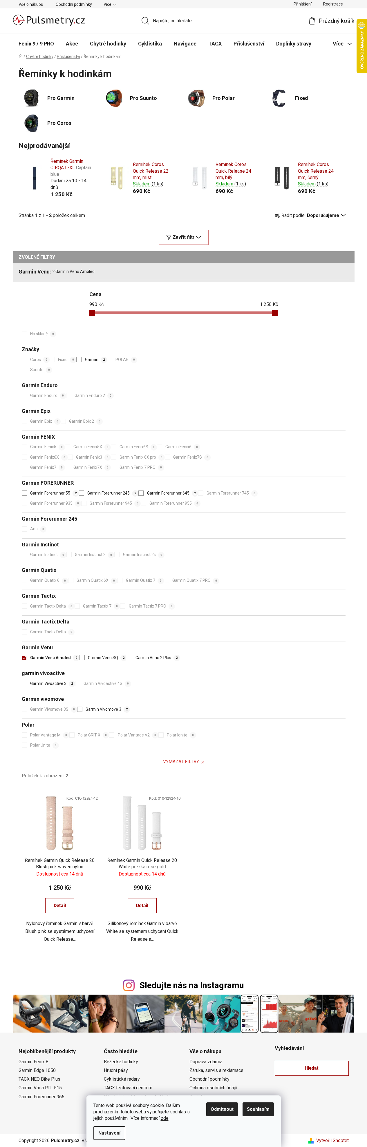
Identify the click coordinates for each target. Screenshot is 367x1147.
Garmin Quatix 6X (96, 580)
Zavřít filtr (184, 237)
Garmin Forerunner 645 (171, 493)
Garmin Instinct (47, 554)
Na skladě (42, 333)
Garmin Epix (44, 421)
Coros (38, 359)
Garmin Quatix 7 (144, 580)
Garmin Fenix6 (181, 446)
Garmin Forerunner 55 (53, 493)
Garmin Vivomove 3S (52, 709)
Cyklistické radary (122, 1079)
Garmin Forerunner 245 (111, 493)
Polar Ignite (180, 735)
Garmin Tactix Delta (51, 606)
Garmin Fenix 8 (33, 1061)
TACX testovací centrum (128, 1088)
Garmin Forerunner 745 (231, 493)
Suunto (40, 369)
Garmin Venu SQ (106, 657)
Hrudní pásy (116, 1070)
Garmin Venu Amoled (75, 271)
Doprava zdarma (206, 1061)
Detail (60, 905)
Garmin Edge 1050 (37, 1070)
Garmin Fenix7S (190, 457)
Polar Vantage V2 (137, 735)
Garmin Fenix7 (46, 467)
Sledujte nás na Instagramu (192, 985)
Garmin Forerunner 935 (54, 503)
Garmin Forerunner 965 (41, 1096)
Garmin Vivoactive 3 (51, 683)
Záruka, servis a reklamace (216, 1070)
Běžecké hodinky (121, 1061)
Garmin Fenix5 (46, 446)
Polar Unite (43, 745)
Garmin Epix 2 (84, 421)
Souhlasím (258, 1109)
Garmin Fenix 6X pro (141, 457)
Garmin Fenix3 (92, 457)
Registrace (333, 4)
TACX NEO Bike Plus (39, 1079)
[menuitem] (36, 44)
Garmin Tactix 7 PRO (151, 606)
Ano (37, 528)
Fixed (66, 359)
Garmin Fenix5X (91, 446)
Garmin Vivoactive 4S (106, 683)
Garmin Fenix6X (47, 457)
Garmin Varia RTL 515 (40, 1088)
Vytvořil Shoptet (332, 1140)
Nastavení (109, 1133)
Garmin (95, 359)
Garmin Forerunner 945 (114, 503)
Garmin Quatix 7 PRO (194, 580)
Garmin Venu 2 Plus (156, 657)
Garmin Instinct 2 (93, 554)
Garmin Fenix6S (137, 446)
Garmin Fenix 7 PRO (141, 467)
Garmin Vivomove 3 (107, 709)
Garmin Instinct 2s (142, 554)
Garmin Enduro (47, 395)
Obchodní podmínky (74, 4)
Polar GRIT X (92, 735)
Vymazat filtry (181, 761)
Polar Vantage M (48, 735)
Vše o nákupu (31, 4)
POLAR (125, 359)
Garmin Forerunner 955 (173, 503)
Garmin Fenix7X (91, 467)
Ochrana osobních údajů (213, 1088)
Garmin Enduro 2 (93, 395)
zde (165, 1118)
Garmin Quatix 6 (48, 580)
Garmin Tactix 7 (100, 606)
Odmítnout (222, 1109)
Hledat (312, 1068)
